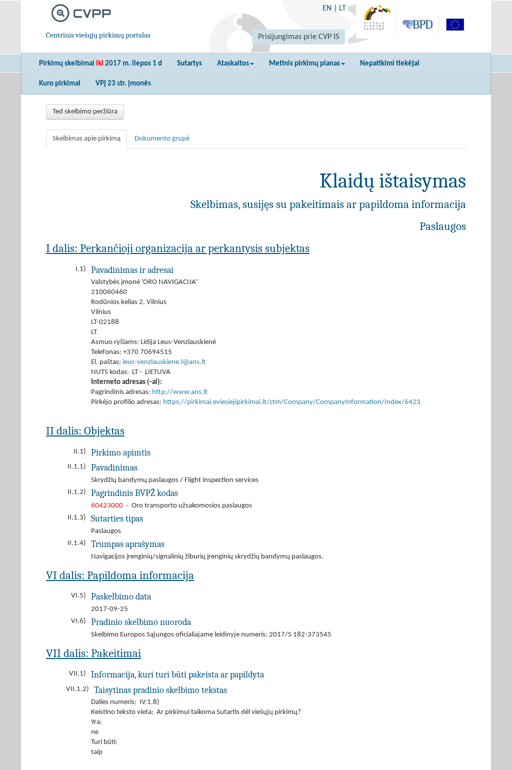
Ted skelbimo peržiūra (85, 112)
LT (342, 8)
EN (327, 8)
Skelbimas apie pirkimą (86, 138)
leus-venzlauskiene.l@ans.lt (164, 362)
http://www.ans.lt (180, 392)
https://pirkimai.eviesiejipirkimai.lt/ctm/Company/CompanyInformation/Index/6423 (291, 402)
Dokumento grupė (162, 138)
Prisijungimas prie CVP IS (298, 37)
